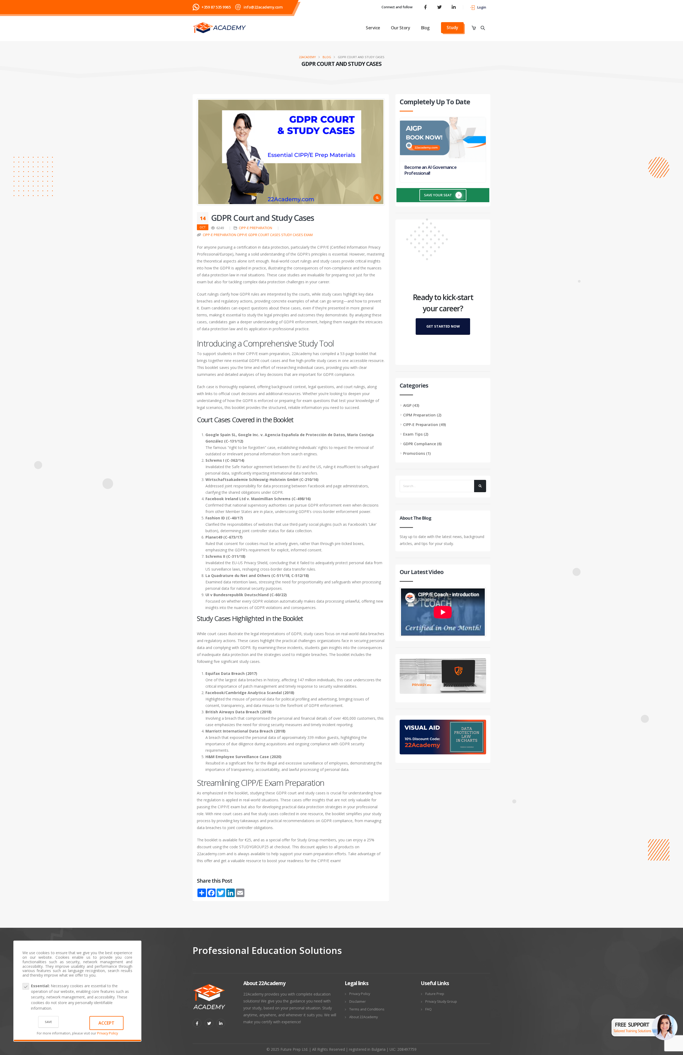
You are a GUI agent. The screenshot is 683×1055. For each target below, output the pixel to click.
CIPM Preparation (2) (422, 414)
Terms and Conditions (366, 1009)
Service (373, 28)
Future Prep (434, 994)
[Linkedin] (220, 1023)
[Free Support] (644, 1023)
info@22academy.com (263, 7)
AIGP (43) (411, 405)
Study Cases (292, 235)
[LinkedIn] (453, 7)
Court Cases (269, 235)
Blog (425, 28)
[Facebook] (425, 7)
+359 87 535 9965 (216, 7)
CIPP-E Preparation (255, 228)
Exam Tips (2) (415, 434)
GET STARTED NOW (443, 326)
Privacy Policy (107, 1033)
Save (48, 1022)
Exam (308, 235)
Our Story (400, 28)
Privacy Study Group (441, 1001)
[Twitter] (439, 7)
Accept (106, 1023)
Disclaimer (357, 1001)
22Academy (307, 57)
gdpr (252, 235)
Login (481, 7)
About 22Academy (363, 1017)
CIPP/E (242, 235)
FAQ (428, 1009)
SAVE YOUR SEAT (438, 195)
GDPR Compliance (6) (422, 443)
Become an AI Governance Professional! (430, 170)
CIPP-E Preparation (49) (424, 424)
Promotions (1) (417, 453)
